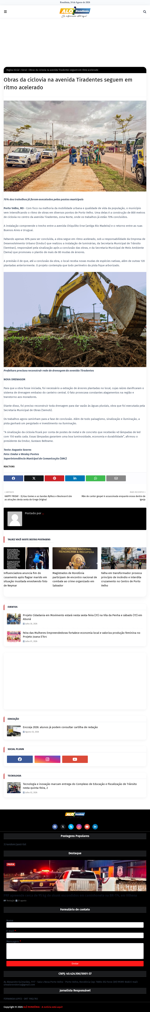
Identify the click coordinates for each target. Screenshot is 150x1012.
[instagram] (47, 759)
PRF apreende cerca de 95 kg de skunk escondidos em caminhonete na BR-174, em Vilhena (70, 895)
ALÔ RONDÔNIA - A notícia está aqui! (43, 1007)
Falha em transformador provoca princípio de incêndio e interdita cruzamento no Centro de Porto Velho (121, 579)
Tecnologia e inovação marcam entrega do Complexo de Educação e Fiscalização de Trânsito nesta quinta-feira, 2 (80, 786)
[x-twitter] (63, 826)
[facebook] (20, 759)
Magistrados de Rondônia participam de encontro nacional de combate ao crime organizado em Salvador (74, 579)
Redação (11, 900)
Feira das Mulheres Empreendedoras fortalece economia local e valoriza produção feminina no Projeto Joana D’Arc (81, 634)
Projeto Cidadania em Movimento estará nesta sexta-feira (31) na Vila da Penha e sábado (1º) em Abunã (82, 617)
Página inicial (13, 70)
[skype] (71, 826)
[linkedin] (95, 826)
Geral (24, 70)
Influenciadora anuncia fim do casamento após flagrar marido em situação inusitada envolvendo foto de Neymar (25, 579)
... (42, 513)
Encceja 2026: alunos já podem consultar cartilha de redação (60, 727)
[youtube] (75, 759)
